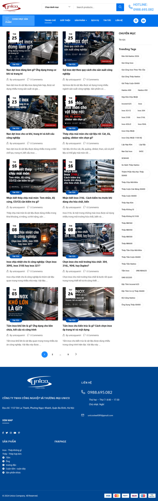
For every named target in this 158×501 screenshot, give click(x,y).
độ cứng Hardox (128, 298)
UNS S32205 (127, 277)
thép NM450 (127, 230)
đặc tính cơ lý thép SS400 (133, 291)
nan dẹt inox (127, 151)
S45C (141, 151)
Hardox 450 (143, 90)
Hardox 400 (126, 90)
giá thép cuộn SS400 (131, 83)
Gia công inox (127, 63)
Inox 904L (142, 124)
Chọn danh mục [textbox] (52, 7)
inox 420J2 (126, 124)
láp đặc (142, 145)
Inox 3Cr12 (126, 111)
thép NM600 (127, 243)
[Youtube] (143, 20)
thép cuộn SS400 (129, 196)
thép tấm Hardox (129, 264)
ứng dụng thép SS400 (131, 305)
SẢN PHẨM (80, 20)
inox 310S (126, 117)
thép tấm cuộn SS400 (131, 257)
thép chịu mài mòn (130, 182)
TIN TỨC (107, 20)
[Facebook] (135, 20)
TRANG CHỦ (50, 20)
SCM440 (125, 158)
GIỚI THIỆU (65, 20)
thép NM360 (127, 223)
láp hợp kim (127, 145)
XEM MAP (7, 420)
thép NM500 (127, 237)
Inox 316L (141, 117)
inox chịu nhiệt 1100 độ (132, 138)
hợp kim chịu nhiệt (130, 97)
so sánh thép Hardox (130, 165)
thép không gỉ (128, 209)
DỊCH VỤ (95, 20)
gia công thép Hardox (131, 77)
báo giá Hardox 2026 (130, 56)
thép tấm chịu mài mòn (132, 250)
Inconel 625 (126, 104)
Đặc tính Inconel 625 (130, 284)
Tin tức (15, 65)
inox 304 (141, 111)
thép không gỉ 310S (130, 216)
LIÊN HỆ (119, 20)
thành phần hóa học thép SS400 (133, 174)
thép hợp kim (127, 203)
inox (140, 104)
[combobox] (56, 7)
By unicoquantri (17, 79)
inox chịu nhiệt (128, 131)
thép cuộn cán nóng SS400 (133, 189)
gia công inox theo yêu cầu (133, 70)
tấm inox (125, 271)
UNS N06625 (141, 271)
